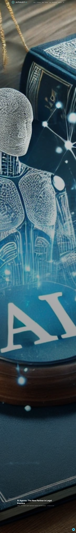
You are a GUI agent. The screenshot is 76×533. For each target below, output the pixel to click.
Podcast (46, 2)
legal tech (36, 505)
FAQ (50, 2)
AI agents (24, 505)
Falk (19, 505)
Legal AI (27, 505)
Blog (43, 2)
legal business (32, 505)
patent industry (43, 505)
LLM (39, 505)
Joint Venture (54, 2)
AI (21, 505)
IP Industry (39, 2)
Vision (34, 2)
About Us (60, 2)
